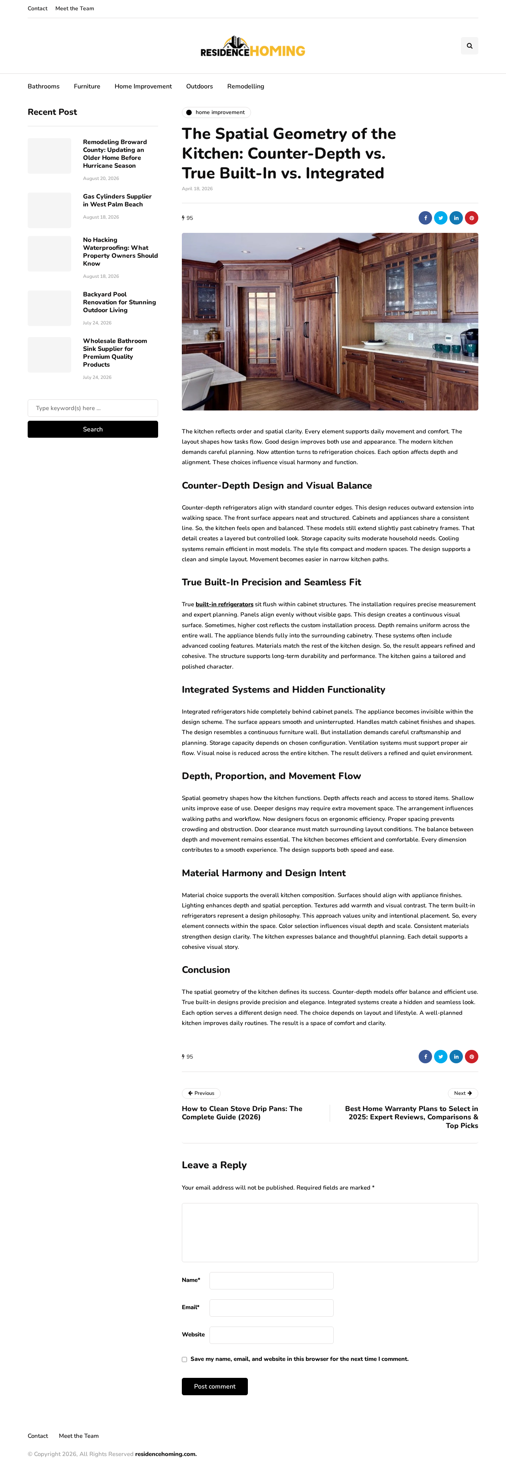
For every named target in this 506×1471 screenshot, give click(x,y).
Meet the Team (74, 8)
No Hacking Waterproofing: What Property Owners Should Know (120, 251)
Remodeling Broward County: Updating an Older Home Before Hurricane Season (115, 153)
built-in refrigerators (224, 604)
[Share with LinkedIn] (456, 218)
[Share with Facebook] (425, 218)
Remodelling (245, 86)
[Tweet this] (440, 218)
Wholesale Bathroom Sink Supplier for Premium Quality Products (115, 352)
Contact (37, 8)
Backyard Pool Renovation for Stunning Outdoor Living (119, 302)
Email (191, 1307)
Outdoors (199, 86)
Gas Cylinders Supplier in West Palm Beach (117, 200)
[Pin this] (471, 218)
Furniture (87, 86)
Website (193, 1334)
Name (191, 1280)
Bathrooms (44, 86)
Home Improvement (143, 86)
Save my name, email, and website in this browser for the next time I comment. (300, 1359)
